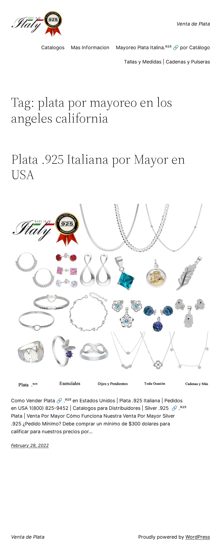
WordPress (197, 537)
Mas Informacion (90, 47)
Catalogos (52, 47)
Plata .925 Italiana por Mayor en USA (98, 167)
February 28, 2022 (30, 445)
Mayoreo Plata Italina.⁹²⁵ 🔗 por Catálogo (163, 47)
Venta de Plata (193, 24)
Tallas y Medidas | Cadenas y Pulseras (167, 62)
